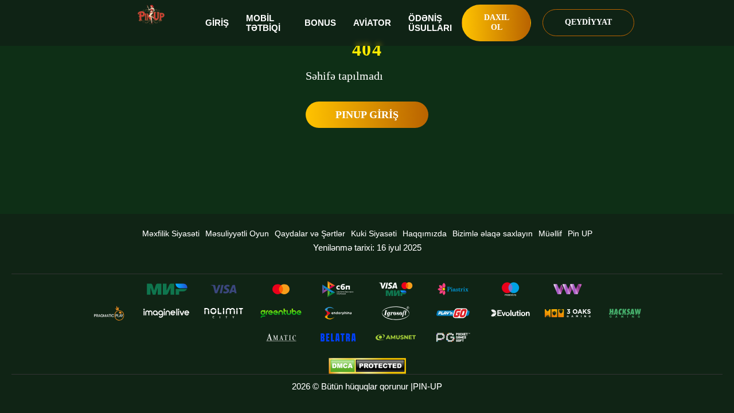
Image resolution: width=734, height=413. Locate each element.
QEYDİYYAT (588, 22)
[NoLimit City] (224, 313)
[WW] (568, 289)
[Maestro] (510, 289)
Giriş (217, 23)
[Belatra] (338, 337)
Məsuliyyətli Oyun (237, 233)
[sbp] (338, 289)
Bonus (320, 23)
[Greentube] (281, 313)
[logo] (151, 15)
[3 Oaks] (568, 313)
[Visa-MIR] (396, 289)
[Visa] (224, 289)
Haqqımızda (425, 233)
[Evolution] (510, 313)
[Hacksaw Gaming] (625, 313)
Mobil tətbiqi (263, 23)
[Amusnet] (396, 337)
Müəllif (550, 233)
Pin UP (580, 233)
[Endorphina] (338, 313)
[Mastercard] (281, 289)
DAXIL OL (496, 22)
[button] (714, 370)
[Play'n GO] (453, 313)
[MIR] (166, 289)
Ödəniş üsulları (430, 23)
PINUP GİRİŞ (367, 114)
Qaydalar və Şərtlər (310, 233)
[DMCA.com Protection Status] (367, 366)
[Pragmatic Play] (109, 313)
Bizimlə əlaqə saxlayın (492, 233)
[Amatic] (281, 337)
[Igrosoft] (396, 313)
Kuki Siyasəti (374, 233)
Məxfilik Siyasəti (171, 233)
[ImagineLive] (166, 313)
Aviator (372, 23)
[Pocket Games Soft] (453, 337)
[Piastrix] (453, 289)
